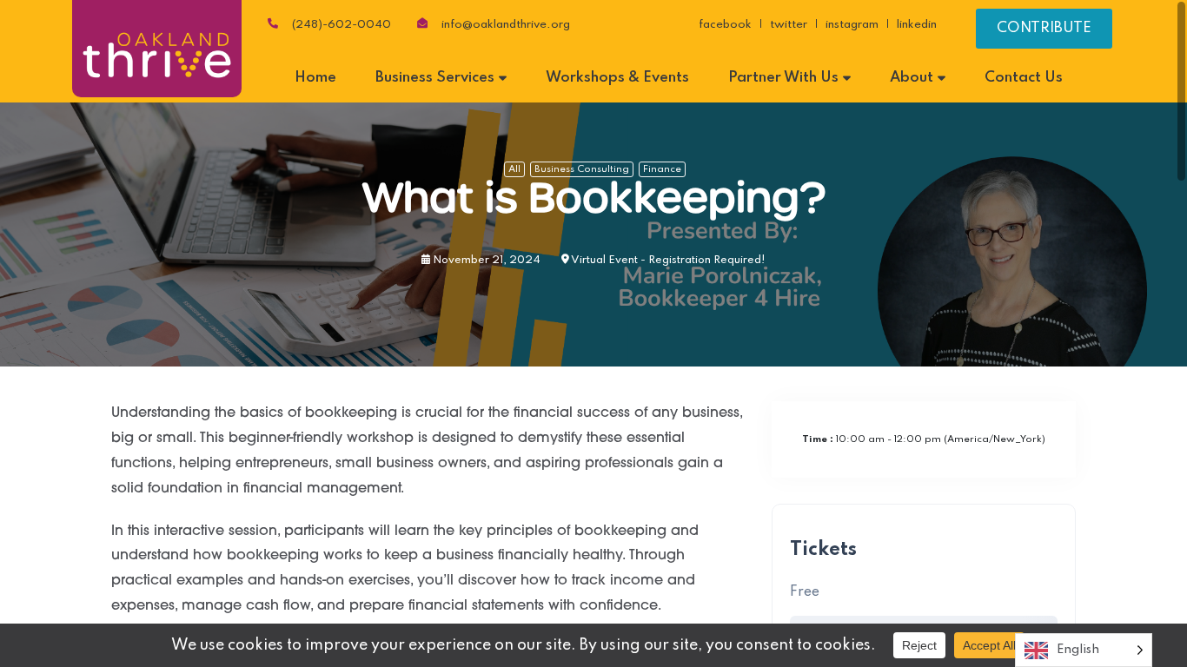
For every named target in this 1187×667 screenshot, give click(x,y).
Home (315, 77)
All (514, 169)
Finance (662, 169)
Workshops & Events (617, 77)
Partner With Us (783, 77)
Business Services (434, 77)
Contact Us (1024, 77)
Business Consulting (581, 169)
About (911, 77)
